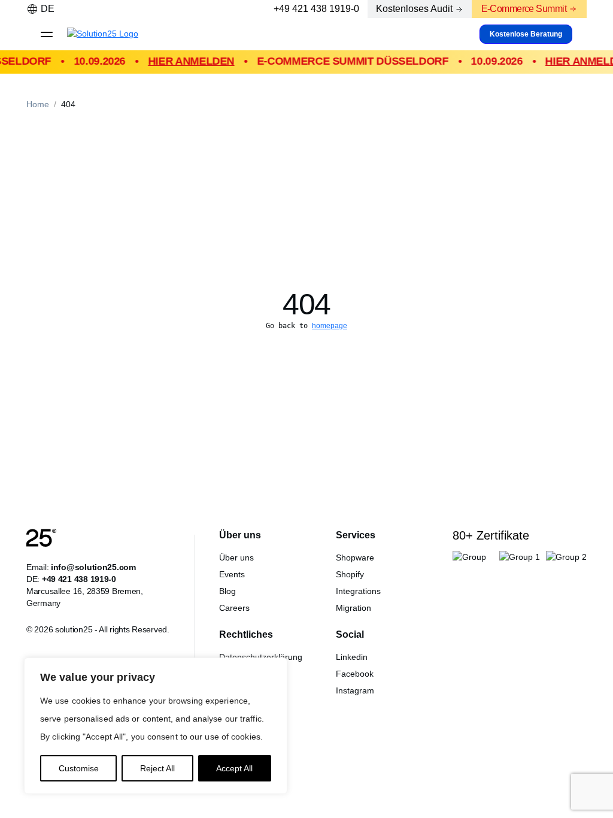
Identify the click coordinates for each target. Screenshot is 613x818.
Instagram (355, 690)
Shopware (355, 557)
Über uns (236, 557)
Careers (234, 608)
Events (232, 574)
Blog (227, 591)
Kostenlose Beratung (526, 34)
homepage (329, 326)
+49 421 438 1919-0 (316, 9)
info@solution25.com (93, 567)
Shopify (350, 574)
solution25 (73, 629)
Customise (79, 768)
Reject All (157, 768)
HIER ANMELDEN (187, 61)
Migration (353, 608)
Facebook (355, 673)
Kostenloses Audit (414, 9)
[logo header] (112, 34)
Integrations (358, 591)
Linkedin (352, 657)
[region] (155, 726)
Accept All (234, 768)
